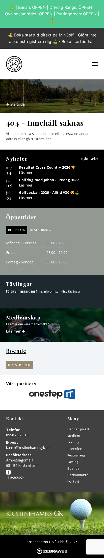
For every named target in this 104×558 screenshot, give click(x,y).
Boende (73, 468)
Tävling (73, 462)
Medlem (73, 436)
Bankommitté (77, 475)
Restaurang (40, 230)
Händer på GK (78, 429)
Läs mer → (15, 331)
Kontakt (73, 481)
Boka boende (19, 365)
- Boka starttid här (76, 41)
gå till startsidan (38, 138)
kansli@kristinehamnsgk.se (27, 447)
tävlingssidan (22, 291)
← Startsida (15, 104)
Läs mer (25, 172)
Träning (73, 442)
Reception (16, 230)
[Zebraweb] (52, 551)
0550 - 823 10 (17, 435)
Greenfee (74, 449)
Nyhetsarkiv (89, 159)
